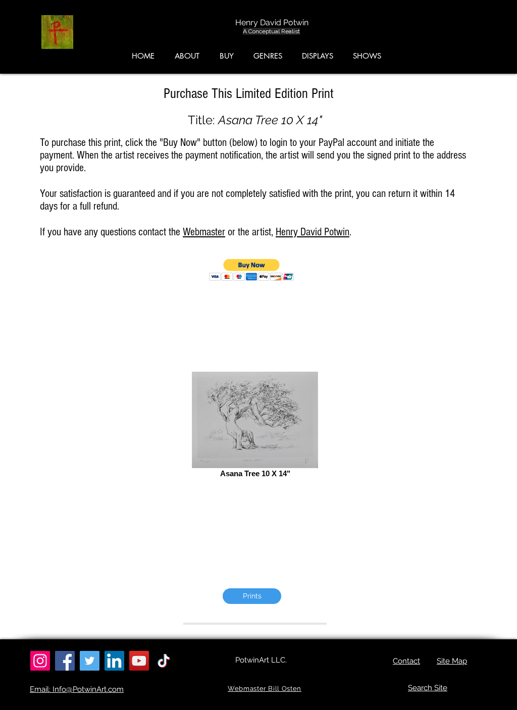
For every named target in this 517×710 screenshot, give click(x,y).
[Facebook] (65, 661)
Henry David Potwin (312, 232)
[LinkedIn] (114, 661)
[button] (469, 34)
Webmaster (204, 232)
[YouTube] (139, 661)
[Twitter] (89, 661)
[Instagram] (40, 661)
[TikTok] (164, 661)
